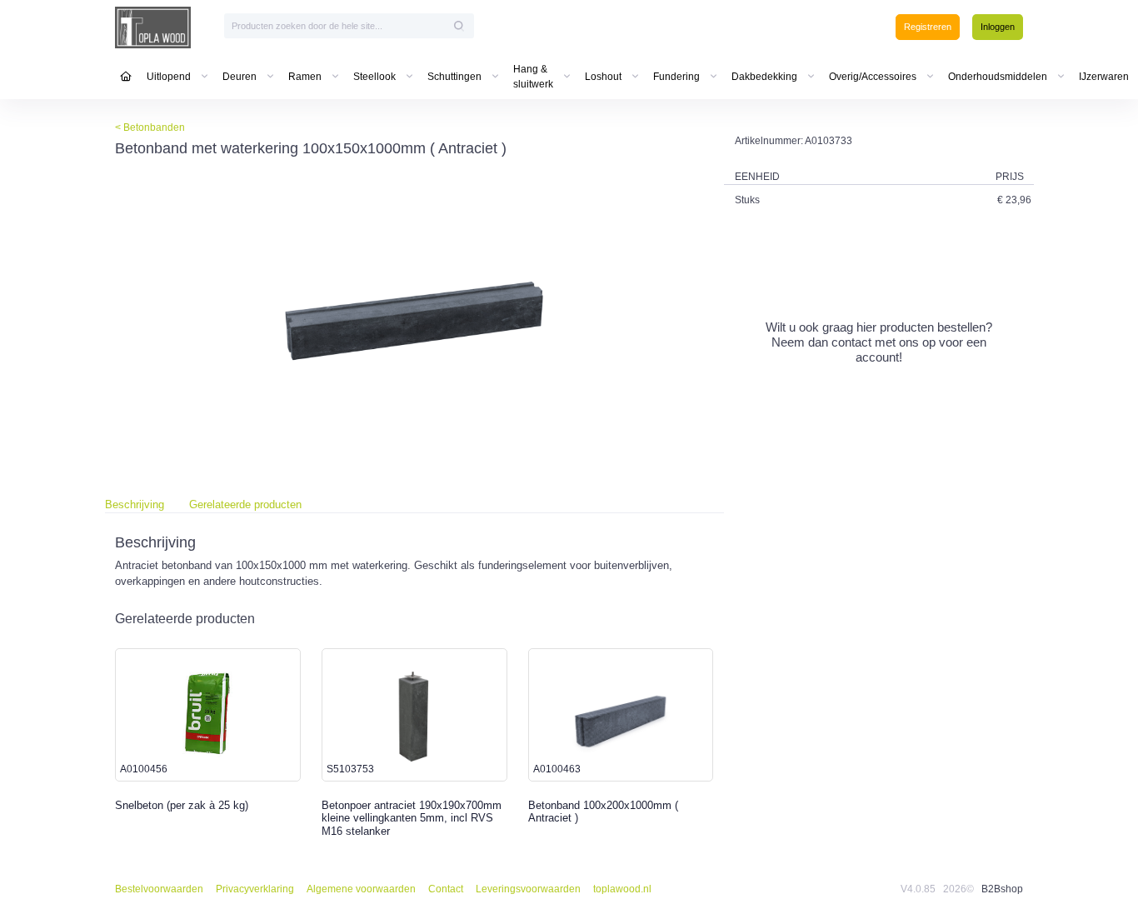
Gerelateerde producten (245, 504)
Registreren (927, 27)
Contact (445, 889)
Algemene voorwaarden (361, 889)
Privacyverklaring (255, 889)
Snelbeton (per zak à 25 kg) (181, 805)
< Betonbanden (150, 127)
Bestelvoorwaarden (159, 889)
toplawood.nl (622, 889)
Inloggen (998, 27)
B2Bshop (1002, 889)
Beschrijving (134, 504)
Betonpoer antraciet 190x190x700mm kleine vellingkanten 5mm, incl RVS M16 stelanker (412, 818)
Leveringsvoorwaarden (528, 889)
